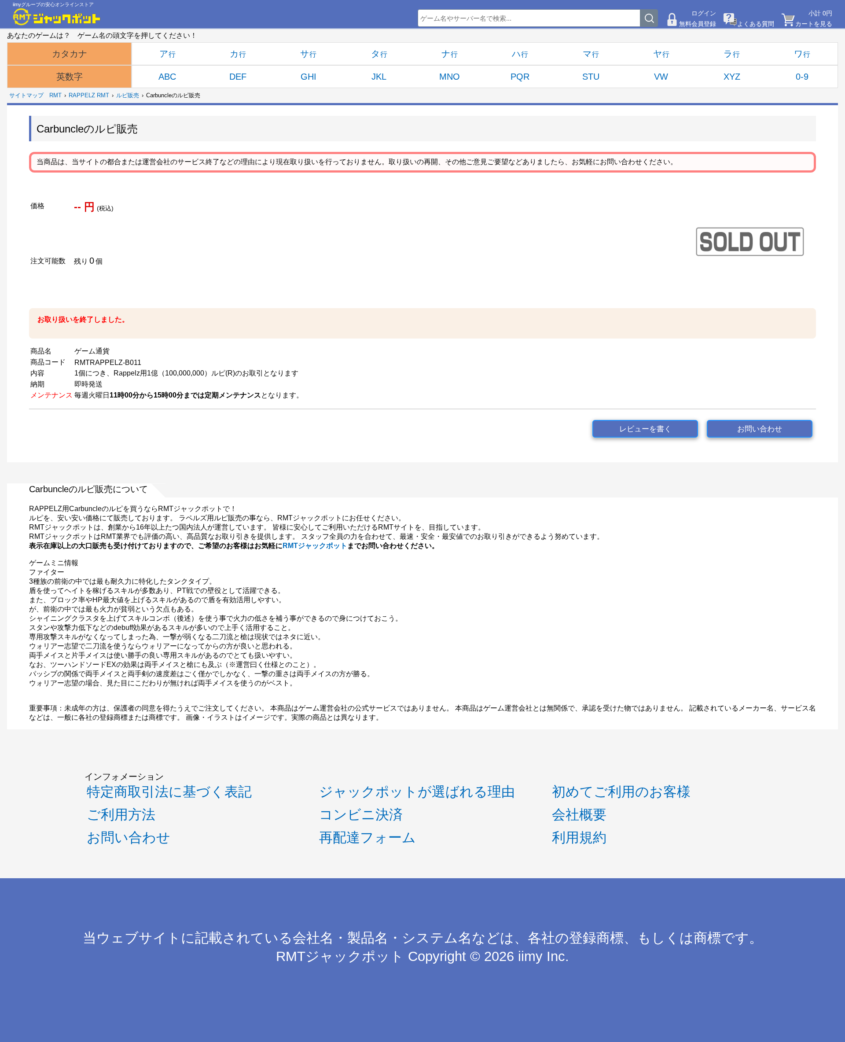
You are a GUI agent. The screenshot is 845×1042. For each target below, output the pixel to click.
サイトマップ (26, 95)
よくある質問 (755, 24)
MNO (449, 76)
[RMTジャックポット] (57, 17)
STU (590, 76)
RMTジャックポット (315, 545)
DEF (237, 76)
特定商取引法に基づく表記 (169, 791)
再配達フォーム (367, 837)
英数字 (69, 76)
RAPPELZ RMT (89, 95)
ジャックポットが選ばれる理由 (417, 791)
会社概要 (579, 814)
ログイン (703, 13)
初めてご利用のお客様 (621, 791)
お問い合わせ (759, 429)
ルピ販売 (127, 95)
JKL (378, 76)
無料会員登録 (697, 24)
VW (661, 76)
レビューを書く (645, 429)
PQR (520, 76)
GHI (308, 76)
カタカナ (69, 54)
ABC (167, 76)
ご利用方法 (121, 814)
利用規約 (579, 837)
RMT (55, 95)
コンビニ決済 (361, 814)
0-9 (802, 76)
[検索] (649, 18)
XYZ (732, 76)
